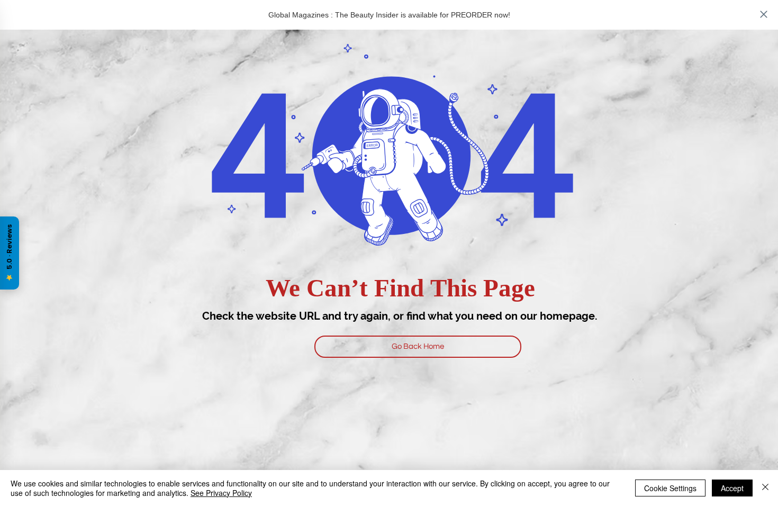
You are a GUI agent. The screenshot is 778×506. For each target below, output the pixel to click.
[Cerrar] (765, 488)
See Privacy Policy (221, 492)
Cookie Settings (670, 488)
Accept (732, 488)
